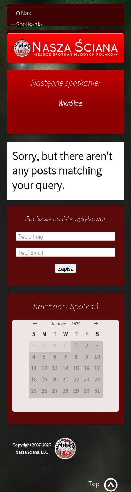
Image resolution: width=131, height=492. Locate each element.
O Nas (23, 13)
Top (93, 484)
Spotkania (29, 24)
